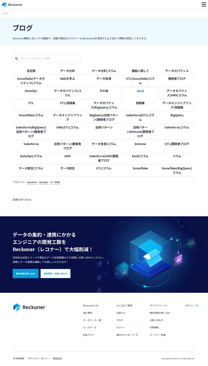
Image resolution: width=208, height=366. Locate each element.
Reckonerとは (90, 305)
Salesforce (31, 144)
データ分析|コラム (104, 71)
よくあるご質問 (124, 305)
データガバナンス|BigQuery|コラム (104, 105)
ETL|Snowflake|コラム (140, 80)
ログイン (190, 305)
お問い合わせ (156, 320)
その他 (103, 90)
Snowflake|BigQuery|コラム (177, 170)
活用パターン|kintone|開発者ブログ (140, 131)
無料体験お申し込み (160, 312)
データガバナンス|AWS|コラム (177, 92)
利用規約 (154, 327)
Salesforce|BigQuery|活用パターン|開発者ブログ (31, 131)
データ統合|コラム (31, 168)
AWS (67, 156)
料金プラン (88, 334)
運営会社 (57, 358)
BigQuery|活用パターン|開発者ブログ (103, 117)
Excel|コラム (140, 156)
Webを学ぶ (67, 78)
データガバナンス (177, 71)
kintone (140, 144)
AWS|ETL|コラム (67, 127)
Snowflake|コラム (31, 115)
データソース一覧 (92, 320)
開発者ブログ (177, 78)
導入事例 (87, 312)
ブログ (119, 320)
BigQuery (177, 115)
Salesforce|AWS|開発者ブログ (103, 158)
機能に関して (140, 71)
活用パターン (104, 127)
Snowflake (140, 168)
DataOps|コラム (31, 156)
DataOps (31, 90)
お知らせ (120, 312)
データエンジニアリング (67, 117)
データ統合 (67, 168)
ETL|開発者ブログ (177, 144)
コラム (177, 156)
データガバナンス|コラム (67, 92)
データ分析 (67, 71)
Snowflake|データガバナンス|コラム (31, 80)
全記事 (31, 71)
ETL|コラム (103, 168)
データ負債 (104, 78)
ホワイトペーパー (159, 305)
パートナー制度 (158, 334)
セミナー (120, 327)
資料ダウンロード (125, 334)
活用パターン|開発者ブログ (67, 146)
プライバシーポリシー (38, 358)
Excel (140, 91)
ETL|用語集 (67, 103)
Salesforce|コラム (177, 127)
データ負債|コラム (104, 144)
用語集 (140, 103)
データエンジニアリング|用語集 (177, 105)
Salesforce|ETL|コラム (140, 117)
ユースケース (89, 327)
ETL (31, 103)
